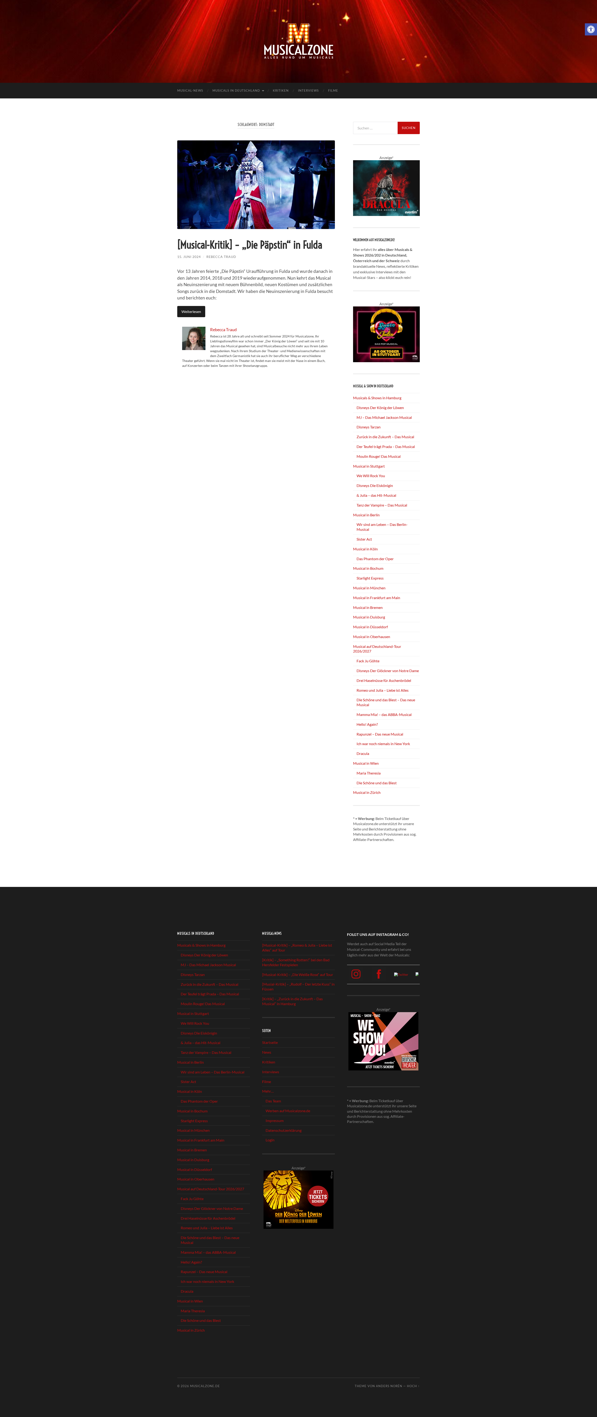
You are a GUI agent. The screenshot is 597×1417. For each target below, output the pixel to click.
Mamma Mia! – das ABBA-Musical (384, 714)
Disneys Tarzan (369, 427)
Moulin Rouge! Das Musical (379, 456)
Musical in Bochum (368, 568)
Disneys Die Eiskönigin (375, 485)
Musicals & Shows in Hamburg (377, 398)
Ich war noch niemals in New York (383, 743)
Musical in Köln (365, 549)
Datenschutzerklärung (284, 1130)
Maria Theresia (369, 773)
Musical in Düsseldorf (370, 627)
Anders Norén (389, 1386)
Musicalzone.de (205, 1386)
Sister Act (364, 539)
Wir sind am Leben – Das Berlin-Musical (212, 1072)
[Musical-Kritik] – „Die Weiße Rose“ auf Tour (297, 974)
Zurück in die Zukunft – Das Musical (385, 436)
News (266, 1052)
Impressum (275, 1120)
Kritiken (281, 90)
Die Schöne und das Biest (377, 783)
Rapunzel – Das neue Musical (380, 734)
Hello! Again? (367, 724)
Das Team (273, 1101)
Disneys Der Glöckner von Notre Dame (388, 670)
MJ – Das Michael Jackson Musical (384, 417)
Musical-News (190, 90)
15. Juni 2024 (189, 257)
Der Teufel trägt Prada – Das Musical (386, 446)
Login (270, 1140)
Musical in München (369, 588)
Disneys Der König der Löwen (380, 407)
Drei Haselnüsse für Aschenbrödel (384, 680)
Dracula (363, 753)
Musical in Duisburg (369, 617)
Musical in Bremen (368, 607)
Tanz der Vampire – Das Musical (382, 505)
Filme (333, 90)
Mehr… (268, 1091)
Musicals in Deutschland (236, 90)
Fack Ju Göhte (368, 661)
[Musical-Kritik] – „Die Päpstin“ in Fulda (249, 244)
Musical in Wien (366, 763)
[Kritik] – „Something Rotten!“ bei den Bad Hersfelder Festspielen (296, 962)
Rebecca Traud (221, 257)
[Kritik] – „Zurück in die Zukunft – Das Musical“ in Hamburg (292, 1001)
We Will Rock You (371, 475)
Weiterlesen (191, 311)
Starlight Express (370, 578)
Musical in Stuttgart (369, 466)
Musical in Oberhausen (371, 636)
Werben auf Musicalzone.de (288, 1110)
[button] (591, 29)
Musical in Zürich (367, 792)
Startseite (270, 1042)
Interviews (308, 90)
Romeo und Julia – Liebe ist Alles (383, 690)
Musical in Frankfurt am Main (376, 597)
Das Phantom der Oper (375, 558)
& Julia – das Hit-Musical (376, 495)
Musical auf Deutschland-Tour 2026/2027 (210, 1189)
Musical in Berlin (366, 515)
